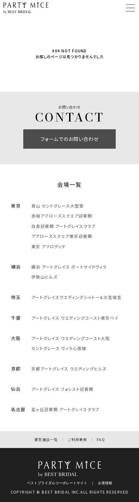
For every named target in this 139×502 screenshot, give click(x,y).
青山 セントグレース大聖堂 (57, 206)
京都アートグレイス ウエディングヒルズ (68, 369)
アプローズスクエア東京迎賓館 (61, 236)
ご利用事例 (77, 440)
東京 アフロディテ (48, 246)
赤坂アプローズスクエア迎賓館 (61, 216)
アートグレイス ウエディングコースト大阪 (70, 338)
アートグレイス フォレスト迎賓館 (62, 389)
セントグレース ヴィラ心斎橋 (58, 348)
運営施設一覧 (46, 440)
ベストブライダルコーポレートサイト (57, 483)
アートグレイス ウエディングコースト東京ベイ (74, 318)
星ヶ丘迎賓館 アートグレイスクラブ (65, 409)
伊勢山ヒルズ (44, 277)
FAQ (100, 440)
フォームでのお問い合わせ (69, 138)
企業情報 (105, 483)
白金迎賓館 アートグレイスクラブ (63, 226)
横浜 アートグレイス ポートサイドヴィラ (69, 267)
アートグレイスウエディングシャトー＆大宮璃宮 (76, 297)
